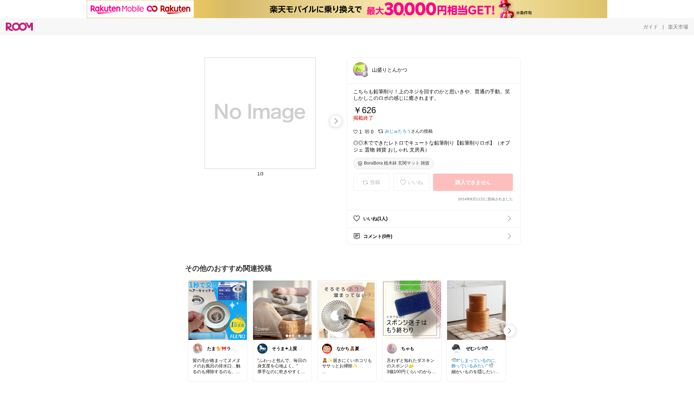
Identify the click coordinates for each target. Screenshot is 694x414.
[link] (217, 310)
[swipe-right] (336, 121)
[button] (360, 69)
